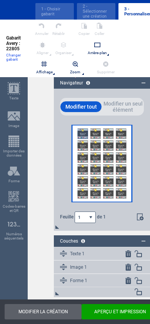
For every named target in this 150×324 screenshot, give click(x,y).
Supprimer (106, 72)
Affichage (44, 72)
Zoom (75, 72)
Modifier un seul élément (123, 107)
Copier (84, 33)
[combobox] (85, 217)
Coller (99, 33)
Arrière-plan (97, 53)
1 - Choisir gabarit (50, 12)
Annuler (41, 33)
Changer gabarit (13, 57)
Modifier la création (43, 311)
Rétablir (58, 33)
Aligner (42, 53)
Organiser (63, 53)
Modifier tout (81, 107)
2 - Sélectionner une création (95, 11)
